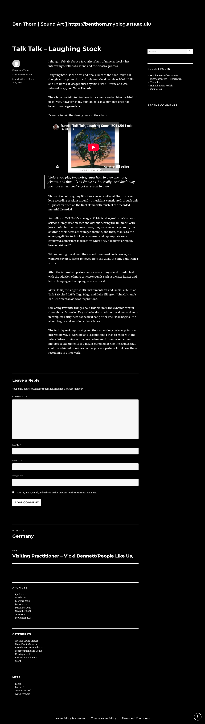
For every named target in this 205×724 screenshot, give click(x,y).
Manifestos (156, 89)
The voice (155, 82)
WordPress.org (22, 694)
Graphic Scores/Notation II (164, 75)
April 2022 (20, 594)
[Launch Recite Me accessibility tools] (197, 716)
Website (17, 476)
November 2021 (23, 611)
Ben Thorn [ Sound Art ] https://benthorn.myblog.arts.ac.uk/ (81, 24)
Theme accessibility (103, 718)
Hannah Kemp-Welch (161, 85)
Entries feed (21, 687)
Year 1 (20, 82)
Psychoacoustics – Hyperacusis (166, 79)
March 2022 (21, 597)
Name (17, 445)
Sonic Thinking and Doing (28, 651)
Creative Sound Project (26, 640)
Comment (19, 396)
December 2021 (23, 607)
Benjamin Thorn (20, 70)
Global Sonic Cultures (26, 644)
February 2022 (22, 601)
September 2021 (23, 617)
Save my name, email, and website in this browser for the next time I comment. (57, 492)
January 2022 (22, 604)
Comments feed (23, 690)
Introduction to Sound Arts (29, 647)
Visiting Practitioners (26, 657)
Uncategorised (22, 654)
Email (17, 460)
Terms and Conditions (136, 718)
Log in (18, 684)
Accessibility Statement (70, 718)
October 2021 (21, 614)
